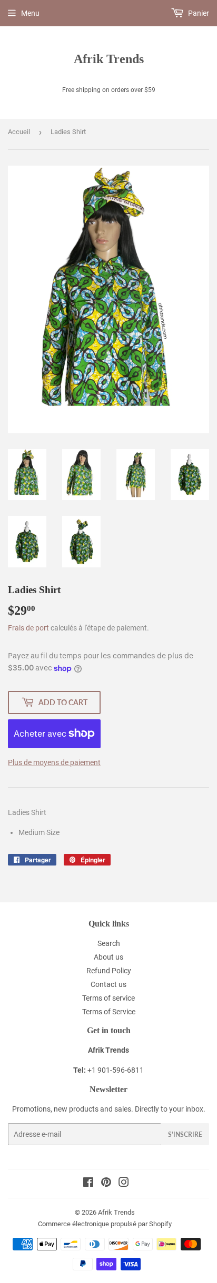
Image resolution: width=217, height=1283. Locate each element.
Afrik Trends (109, 59)
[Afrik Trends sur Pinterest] (106, 1183)
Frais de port (28, 628)
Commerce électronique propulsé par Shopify (105, 1224)
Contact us (108, 984)
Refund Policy (108, 970)
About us (108, 957)
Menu (30, 13)
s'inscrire (185, 1134)
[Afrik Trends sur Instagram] (124, 1183)
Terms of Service (108, 1011)
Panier (197, 13)
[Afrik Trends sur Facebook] (88, 1183)
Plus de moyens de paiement (54, 762)
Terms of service (108, 998)
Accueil (19, 132)
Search (108, 943)
